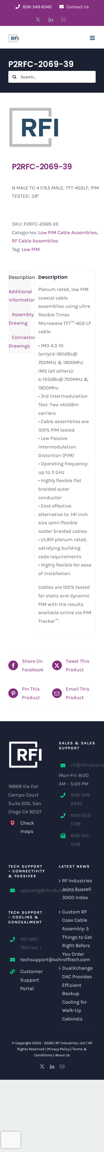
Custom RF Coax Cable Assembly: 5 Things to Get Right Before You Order (77, 933)
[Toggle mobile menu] (93, 38)
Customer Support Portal (31, 979)
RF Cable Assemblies (35, 241)
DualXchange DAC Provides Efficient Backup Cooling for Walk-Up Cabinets (77, 993)
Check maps (27, 827)
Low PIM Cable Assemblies (67, 232)
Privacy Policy (58, 1049)
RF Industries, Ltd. (70, 1043)
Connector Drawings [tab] (20, 341)
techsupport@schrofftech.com (32, 959)
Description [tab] (20, 277)
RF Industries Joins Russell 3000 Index (77, 889)
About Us (62, 1055)
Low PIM (31, 249)
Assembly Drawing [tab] (20, 318)
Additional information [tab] (20, 295)
